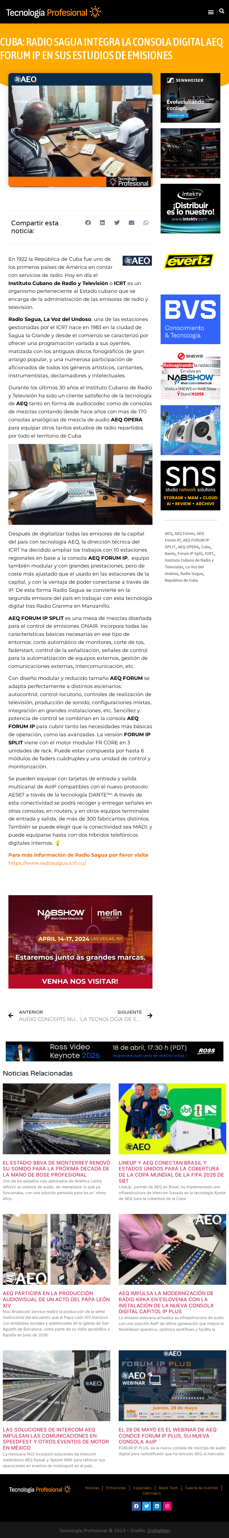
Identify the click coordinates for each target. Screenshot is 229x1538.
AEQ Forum (184, 533)
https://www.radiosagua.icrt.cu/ (47, 863)
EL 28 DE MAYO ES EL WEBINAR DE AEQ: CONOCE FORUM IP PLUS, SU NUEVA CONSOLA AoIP (168, 1436)
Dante (170, 553)
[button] (210, 11)
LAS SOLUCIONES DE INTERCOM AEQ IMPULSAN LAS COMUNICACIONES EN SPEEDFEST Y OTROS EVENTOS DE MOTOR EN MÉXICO (56, 1439)
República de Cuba (181, 580)
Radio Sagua (191, 573)
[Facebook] (136, 1506)
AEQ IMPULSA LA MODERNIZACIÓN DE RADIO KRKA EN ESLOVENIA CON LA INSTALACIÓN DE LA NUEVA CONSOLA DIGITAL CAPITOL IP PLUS (166, 1302)
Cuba (205, 547)
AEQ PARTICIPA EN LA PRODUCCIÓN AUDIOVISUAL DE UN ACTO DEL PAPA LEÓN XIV (56, 1299)
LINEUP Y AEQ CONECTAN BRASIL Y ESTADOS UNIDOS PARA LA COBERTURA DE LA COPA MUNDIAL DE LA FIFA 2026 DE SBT (171, 1172)
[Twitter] (146, 1506)
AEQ (168, 533)
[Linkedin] (156, 1506)
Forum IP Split (190, 553)
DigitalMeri (158, 1530)
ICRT (209, 553)
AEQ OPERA (188, 547)
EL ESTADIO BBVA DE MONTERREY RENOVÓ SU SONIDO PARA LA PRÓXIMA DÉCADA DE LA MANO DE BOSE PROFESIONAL (56, 1169)
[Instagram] (167, 1506)
